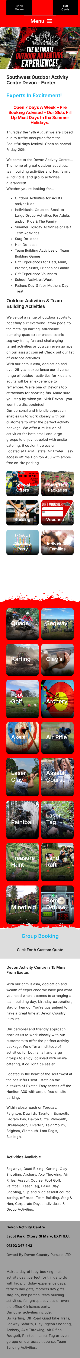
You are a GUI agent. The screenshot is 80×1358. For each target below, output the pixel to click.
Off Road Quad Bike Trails (47, 1318)
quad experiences (36, 335)
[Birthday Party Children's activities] (22, 542)
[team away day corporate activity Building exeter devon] (57, 904)
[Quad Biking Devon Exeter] (22, 624)
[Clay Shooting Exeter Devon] (57, 660)
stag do (12, 1295)
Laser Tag (31, 1186)
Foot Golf (52, 1180)
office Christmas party (31, 1306)
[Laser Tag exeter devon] (57, 820)
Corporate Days (28, 1203)
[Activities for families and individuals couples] (57, 542)
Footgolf (13, 1335)
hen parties (30, 1295)
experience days (51, 1283)
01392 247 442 (19, 1245)
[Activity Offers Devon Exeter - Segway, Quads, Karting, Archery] (22, 483)
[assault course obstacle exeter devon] (57, 777)
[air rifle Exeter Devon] (57, 738)
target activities (19, 346)
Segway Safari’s (19, 1324)
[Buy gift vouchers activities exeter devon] (57, 512)
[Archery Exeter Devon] (57, 699)
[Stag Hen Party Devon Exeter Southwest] (57, 483)
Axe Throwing (49, 1174)
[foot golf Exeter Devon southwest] (22, 699)
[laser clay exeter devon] (22, 777)
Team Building (47, 1198)
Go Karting (15, 1318)
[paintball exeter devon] (22, 820)
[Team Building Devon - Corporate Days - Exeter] (22, 512)
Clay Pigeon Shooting (53, 1324)
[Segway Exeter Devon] (57, 624)
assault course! (30, 352)
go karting (31, 329)
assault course (43, 1341)
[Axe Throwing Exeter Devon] (22, 738)
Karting (52, 1169)
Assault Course (30, 1180)
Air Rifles (54, 1330)
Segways (13, 1169)
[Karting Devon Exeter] (22, 660)
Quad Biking (33, 1169)
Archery (29, 1174)
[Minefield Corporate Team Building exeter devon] (22, 904)
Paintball (13, 1186)
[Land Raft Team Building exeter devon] (57, 862)
